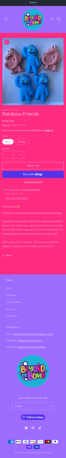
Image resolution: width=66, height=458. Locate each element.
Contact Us (11, 316)
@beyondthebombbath (30, 340)
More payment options (33, 182)
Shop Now (11, 295)
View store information (16, 198)
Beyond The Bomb (28, 452)
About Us (10, 309)
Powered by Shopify (43, 452)
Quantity (6, 148)
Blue (8, 141)
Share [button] (9, 255)
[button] (6, 19)
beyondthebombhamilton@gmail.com (33, 334)
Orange (22, 141)
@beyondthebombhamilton (31, 346)
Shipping (5, 125)
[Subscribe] (50, 406)
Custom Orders (13, 302)
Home (9, 288)
